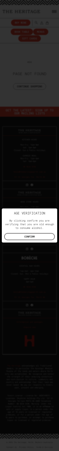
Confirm (29, 236)
